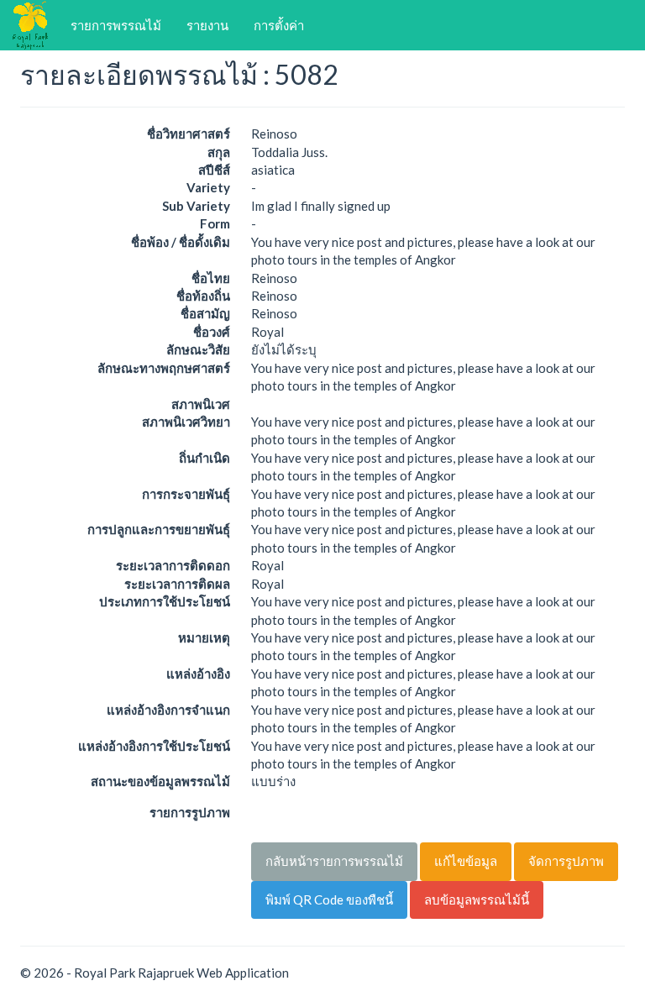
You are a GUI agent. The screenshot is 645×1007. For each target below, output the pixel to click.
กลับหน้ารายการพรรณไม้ (334, 860)
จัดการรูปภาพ (566, 860)
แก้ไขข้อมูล (465, 860)
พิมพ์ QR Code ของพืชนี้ (329, 899)
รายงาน (207, 25)
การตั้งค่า (279, 25)
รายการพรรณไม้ (116, 25)
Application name (33, 25)
